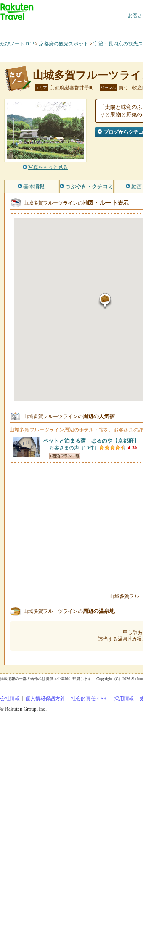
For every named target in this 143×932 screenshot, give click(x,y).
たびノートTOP (17, 44)
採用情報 (124, 698)
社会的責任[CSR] (89, 698)
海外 (58, 28)
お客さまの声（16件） (74, 448)
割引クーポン (120, 28)
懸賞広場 (89, 28)
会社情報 (10, 698)
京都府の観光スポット (63, 44)
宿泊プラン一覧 (64, 456)
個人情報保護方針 (45, 698)
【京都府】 (91, 441)
